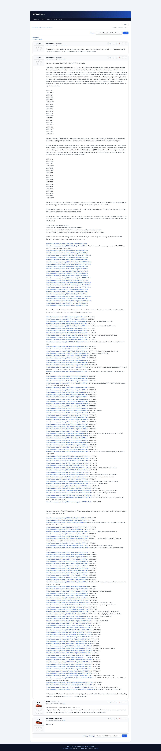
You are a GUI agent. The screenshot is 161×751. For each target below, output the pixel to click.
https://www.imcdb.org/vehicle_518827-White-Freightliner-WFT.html (67, 568)
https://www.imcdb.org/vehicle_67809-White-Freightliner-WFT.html (66, 246)
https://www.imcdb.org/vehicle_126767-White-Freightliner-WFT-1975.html (68, 657)
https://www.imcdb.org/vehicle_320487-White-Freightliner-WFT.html (67, 291)
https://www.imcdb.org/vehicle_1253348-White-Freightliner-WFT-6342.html (69, 493)
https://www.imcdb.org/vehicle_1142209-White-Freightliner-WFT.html (67, 614)
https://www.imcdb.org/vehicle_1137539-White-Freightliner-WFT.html (67, 458)
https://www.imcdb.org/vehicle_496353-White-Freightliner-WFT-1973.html (68, 650)
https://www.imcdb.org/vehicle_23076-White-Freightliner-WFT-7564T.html (69, 671)
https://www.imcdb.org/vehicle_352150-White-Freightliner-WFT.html (67, 390)
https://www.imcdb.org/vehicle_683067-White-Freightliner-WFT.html (67, 419)
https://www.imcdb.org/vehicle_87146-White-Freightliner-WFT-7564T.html (68, 675)
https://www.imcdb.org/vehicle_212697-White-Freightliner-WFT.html (67, 552)
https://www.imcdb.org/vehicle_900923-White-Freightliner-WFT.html (67, 593)
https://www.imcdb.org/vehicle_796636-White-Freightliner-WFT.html (67, 435)
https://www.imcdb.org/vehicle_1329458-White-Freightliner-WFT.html (67, 602)
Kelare (96, 748)
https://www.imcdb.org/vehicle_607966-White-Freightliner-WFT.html (67, 303)
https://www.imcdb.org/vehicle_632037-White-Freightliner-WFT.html (67, 298)
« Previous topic (37, 39)
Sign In (68, 746)
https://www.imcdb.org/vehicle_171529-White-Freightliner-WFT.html (66, 351)
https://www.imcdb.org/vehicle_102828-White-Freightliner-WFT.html (66, 529)
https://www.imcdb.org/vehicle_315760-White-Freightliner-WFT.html (67, 257)
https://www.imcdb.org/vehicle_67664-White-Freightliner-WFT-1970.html (68, 282)
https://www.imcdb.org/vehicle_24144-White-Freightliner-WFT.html (66, 321)
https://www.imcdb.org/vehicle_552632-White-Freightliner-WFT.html (67, 570)
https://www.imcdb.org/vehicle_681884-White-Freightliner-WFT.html (67, 417)
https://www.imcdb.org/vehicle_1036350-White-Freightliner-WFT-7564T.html (69, 682)
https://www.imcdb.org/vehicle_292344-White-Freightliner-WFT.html (67, 376)
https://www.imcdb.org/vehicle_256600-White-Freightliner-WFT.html (67, 554)
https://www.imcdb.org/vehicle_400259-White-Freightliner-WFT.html (67, 397)
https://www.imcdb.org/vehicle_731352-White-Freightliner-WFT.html (67, 426)
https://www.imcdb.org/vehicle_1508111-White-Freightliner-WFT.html (67, 616)
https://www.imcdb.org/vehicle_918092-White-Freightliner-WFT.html (67, 595)
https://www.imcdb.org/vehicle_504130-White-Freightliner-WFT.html (67, 563)
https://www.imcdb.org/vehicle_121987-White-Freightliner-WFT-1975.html (68, 655)
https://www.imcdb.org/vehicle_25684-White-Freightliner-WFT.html (66, 323)
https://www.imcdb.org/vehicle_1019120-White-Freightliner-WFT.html (67, 481)
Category (92, 33)
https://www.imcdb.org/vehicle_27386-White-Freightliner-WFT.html (66, 294)
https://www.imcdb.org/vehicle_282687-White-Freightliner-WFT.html (67, 559)
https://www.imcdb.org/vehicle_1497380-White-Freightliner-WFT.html (67, 474)
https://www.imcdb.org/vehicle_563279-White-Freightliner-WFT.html (67, 573)
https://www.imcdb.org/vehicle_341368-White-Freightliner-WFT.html (67, 387)
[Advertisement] (80, 5)
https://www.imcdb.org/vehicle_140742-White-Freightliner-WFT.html (66, 538)
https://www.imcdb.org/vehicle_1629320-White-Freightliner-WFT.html (67, 609)
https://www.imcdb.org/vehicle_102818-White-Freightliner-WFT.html (66, 333)
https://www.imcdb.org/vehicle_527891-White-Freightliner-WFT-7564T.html (69, 502)
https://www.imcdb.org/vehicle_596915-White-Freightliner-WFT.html (67, 575)
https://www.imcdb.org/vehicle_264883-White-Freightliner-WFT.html (67, 557)
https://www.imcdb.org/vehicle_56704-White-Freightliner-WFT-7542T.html (68, 497)
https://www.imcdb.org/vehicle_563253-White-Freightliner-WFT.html (67, 408)
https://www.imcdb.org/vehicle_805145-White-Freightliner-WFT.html (67, 259)
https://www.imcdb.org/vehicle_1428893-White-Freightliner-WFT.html (67, 607)
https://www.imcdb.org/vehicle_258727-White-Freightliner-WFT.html (67, 367)
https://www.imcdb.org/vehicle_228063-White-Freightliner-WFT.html (67, 355)
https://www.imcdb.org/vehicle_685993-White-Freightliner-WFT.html (67, 582)
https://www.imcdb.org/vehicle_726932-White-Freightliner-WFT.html (67, 424)
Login (43, 19)
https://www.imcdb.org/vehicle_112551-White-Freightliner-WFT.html (66, 337)
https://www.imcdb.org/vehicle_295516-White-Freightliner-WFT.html (67, 378)
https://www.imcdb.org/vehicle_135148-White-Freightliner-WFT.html (66, 346)
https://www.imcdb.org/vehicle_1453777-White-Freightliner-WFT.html (67, 280)
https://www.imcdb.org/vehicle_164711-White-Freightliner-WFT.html (66, 545)
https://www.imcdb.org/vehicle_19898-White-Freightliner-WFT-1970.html (68, 486)
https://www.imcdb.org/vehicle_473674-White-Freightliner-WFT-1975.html (68, 666)
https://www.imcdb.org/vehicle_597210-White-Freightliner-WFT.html (67, 413)
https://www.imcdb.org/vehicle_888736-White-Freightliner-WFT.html (67, 275)
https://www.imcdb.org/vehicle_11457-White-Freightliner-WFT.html (66, 317)
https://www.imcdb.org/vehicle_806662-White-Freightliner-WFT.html (67, 440)
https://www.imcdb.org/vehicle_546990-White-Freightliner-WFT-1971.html (68, 648)
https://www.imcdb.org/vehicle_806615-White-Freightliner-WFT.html (67, 438)
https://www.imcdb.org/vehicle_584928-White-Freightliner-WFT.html (67, 410)
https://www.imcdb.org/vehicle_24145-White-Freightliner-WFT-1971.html (68, 637)
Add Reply (85, 736)
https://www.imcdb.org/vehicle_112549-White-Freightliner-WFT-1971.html (68, 255)
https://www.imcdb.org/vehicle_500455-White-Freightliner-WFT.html (67, 269)
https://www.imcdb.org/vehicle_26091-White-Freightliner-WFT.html (66, 326)
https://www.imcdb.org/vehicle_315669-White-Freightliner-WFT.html (67, 381)
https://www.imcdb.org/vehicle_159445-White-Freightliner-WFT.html (67, 543)
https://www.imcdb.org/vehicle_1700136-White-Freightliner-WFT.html (67, 483)
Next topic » (36, 37)
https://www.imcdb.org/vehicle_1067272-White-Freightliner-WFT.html (67, 451)
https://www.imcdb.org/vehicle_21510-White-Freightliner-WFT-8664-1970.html (70, 687)
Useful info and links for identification (43, 27)
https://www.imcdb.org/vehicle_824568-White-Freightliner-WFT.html (67, 273)
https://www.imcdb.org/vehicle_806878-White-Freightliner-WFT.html (67, 445)
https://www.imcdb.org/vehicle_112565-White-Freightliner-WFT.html (66, 339)
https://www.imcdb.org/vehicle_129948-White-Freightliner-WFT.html (67, 536)
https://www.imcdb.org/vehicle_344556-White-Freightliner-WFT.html (67, 253)
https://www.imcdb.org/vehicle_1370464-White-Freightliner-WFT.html (67, 605)
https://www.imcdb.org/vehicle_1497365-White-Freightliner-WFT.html (67, 472)
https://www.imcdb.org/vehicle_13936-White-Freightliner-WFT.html (66, 319)
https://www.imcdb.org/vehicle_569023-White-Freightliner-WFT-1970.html (68, 621)
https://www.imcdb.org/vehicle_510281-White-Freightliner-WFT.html (66, 566)
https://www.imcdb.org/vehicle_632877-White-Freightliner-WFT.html (67, 579)
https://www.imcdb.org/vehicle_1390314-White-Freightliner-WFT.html (67, 470)
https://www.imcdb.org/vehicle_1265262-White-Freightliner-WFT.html (67, 465)
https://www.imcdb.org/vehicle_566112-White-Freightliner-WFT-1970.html (68, 618)
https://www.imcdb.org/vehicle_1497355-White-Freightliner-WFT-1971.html (69, 646)
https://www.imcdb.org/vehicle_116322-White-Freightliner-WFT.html (66, 342)
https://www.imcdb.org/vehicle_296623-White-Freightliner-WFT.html (67, 561)
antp (38, 702)
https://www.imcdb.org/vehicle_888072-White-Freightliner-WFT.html (67, 591)
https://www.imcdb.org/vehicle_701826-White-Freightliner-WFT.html (67, 422)
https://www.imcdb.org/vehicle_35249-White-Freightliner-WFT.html (66, 328)
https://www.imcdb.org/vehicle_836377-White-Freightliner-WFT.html (67, 449)
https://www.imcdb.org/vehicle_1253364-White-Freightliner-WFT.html (67, 463)
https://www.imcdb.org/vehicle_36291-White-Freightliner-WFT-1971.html (68, 639)
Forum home (36, 19)
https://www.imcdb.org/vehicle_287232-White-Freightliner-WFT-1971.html (68, 641)
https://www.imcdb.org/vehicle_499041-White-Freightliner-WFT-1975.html (68, 669)
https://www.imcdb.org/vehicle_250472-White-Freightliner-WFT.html (67, 362)
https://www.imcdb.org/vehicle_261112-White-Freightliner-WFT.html (66, 371)
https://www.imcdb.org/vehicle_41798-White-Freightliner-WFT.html (66, 522)
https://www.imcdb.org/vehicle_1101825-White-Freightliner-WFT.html (67, 456)
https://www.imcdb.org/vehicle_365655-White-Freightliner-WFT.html (67, 392)
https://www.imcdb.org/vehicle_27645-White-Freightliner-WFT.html (66, 243)
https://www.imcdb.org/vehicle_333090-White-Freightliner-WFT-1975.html (68, 662)
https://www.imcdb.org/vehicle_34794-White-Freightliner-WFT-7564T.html (69, 673)
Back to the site (58, 19)
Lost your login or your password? (85, 746)
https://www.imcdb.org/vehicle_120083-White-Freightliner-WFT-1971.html (68, 264)
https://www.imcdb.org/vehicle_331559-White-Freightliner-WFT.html (67, 383)
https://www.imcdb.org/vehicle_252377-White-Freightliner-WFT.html (67, 365)
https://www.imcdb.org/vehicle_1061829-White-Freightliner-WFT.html (67, 271)
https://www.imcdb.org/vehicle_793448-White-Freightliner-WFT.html (67, 433)
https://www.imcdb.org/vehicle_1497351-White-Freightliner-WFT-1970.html (69, 630)
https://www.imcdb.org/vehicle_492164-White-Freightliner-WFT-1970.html (68, 488)
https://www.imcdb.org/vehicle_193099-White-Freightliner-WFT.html (67, 305)
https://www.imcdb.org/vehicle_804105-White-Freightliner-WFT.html (67, 589)
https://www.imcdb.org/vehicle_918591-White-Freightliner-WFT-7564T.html (69, 685)
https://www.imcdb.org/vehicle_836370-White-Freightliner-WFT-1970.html (68, 623)
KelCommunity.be (67, 748)
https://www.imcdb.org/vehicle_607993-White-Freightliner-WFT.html (67, 577)
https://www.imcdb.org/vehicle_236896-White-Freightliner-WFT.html (67, 360)
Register (49, 19)
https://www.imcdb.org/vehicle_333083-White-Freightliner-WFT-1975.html (68, 659)
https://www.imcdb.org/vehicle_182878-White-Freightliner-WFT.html (66, 477)
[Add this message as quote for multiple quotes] (116, 43)
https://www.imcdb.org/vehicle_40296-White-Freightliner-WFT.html (66, 520)
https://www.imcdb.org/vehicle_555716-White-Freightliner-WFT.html (67, 266)
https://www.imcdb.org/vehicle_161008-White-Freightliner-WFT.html (66, 349)
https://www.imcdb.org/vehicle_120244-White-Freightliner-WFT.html (66, 534)
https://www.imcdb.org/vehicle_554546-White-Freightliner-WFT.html (67, 403)
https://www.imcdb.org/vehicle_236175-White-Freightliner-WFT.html (67, 358)
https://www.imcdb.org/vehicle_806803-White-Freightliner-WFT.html (67, 442)
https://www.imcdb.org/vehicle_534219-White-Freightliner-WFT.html (67, 479)
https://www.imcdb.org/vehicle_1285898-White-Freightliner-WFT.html (67, 467)
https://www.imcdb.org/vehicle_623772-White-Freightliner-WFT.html (67, 289)
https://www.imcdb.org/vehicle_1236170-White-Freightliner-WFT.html (67, 461)
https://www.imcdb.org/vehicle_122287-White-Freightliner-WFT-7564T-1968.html (71, 678)
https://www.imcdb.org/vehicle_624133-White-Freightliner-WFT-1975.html (68, 296)
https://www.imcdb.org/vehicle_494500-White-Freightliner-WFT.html (67, 399)
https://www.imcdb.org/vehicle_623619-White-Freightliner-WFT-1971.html (68, 278)
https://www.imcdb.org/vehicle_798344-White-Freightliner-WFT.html (67, 586)
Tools (124, 24)
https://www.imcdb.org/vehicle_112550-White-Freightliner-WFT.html (66, 335)
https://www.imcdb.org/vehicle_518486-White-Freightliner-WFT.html (67, 401)
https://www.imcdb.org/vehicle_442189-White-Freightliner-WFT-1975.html (68, 664)
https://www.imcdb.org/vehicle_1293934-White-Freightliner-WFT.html (67, 598)
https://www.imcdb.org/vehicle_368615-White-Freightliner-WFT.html (67, 394)
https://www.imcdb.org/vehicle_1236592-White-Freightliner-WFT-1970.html (69, 634)
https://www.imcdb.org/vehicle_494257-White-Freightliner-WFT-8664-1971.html (70, 689)
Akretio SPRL (84, 748)
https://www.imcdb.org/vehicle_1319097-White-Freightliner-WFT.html (67, 600)
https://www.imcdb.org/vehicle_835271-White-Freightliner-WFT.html (67, 447)
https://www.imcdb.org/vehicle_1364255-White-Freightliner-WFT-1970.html (69, 625)
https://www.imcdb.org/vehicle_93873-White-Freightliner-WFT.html (66, 330)
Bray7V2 (38, 43)
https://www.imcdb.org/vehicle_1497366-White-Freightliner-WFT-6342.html (69, 495)
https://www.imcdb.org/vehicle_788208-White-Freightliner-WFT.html (67, 429)
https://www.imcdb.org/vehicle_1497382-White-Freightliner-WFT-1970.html (69, 632)
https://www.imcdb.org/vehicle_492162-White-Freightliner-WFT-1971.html (68, 287)
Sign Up (74, 746)
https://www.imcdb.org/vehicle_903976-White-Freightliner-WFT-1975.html (68, 301)
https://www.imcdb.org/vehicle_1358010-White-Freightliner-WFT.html (67, 611)
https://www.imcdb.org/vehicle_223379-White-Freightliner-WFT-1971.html (68, 262)
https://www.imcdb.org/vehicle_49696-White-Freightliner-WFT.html (66, 527)
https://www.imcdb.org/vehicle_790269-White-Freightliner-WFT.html (67, 431)
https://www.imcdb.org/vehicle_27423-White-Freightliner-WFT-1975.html (68, 653)
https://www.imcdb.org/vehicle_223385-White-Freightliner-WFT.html (67, 353)
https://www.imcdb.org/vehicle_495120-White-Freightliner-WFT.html (67, 250)
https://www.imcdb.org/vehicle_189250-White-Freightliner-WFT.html (67, 547)
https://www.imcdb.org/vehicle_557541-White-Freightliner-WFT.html (67, 406)
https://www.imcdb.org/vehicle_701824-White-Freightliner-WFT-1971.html (68, 643)
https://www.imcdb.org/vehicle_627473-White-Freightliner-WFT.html (67, 415)
